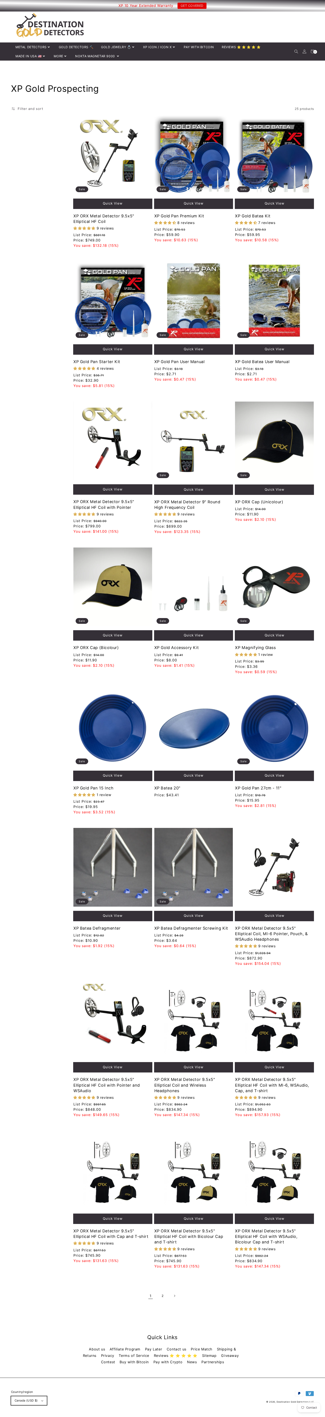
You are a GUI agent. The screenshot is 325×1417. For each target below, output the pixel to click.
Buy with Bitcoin (135, 1362)
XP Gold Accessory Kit (176, 647)
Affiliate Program (126, 1349)
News (192, 1362)
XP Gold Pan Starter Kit (96, 361)
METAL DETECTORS (31, 47)
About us (97, 1349)
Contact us (177, 1349)
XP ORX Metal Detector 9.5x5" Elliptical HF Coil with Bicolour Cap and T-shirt (188, 1236)
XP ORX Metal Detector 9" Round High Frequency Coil (187, 505)
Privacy (108, 1355)
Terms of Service (134, 1355)
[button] (296, 51)
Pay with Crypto (168, 1362)
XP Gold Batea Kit (252, 216)
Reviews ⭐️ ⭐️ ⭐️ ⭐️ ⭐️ (176, 1355)
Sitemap (210, 1355)
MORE (58, 56)
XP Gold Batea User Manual (262, 361)
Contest (109, 1362)
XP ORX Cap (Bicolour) (96, 647)
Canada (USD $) (26, 1400)
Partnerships (212, 1362)
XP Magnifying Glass (255, 647)
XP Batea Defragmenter (97, 928)
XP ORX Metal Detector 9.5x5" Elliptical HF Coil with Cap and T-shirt (110, 1234)
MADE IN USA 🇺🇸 (28, 56)
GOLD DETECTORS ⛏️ (76, 47)
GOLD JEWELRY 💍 (116, 47)
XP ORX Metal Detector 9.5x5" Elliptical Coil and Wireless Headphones (184, 1085)
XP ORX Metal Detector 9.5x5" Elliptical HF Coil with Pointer (103, 504)
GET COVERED (192, 6)
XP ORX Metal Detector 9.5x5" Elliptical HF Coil (103, 219)
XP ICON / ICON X (157, 47)
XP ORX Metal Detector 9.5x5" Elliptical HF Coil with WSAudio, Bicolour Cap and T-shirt (266, 1236)
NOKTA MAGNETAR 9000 (95, 56)
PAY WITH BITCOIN (199, 47)
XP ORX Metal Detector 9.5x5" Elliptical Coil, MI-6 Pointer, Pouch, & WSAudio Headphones (271, 934)
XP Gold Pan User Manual (179, 361)
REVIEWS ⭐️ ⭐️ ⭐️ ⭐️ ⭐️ (241, 47)
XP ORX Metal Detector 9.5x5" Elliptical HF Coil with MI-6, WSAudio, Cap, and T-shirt (272, 1085)
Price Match (202, 1349)
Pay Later (154, 1349)
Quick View (112, 203)
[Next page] (174, 1296)
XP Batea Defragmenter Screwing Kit (191, 928)
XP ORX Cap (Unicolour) (259, 502)
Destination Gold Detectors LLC (295, 1401)
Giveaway (230, 1355)
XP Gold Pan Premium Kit (179, 216)
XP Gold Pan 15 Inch (93, 788)
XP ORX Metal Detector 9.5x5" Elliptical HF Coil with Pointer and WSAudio (106, 1085)
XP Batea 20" (167, 788)
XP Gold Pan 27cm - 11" (258, 788)
